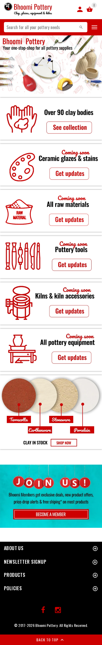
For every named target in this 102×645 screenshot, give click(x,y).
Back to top (47, 639)
